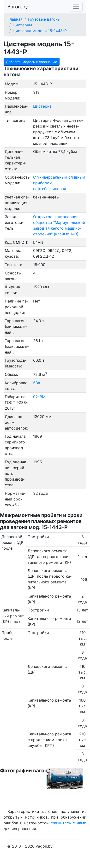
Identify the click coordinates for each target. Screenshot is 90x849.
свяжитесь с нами (68, 822)
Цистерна (42, 106)
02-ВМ (39, 396)
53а (36, 382)
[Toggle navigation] (76, 7)
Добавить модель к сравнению (31, 62)
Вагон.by (17, 7)
